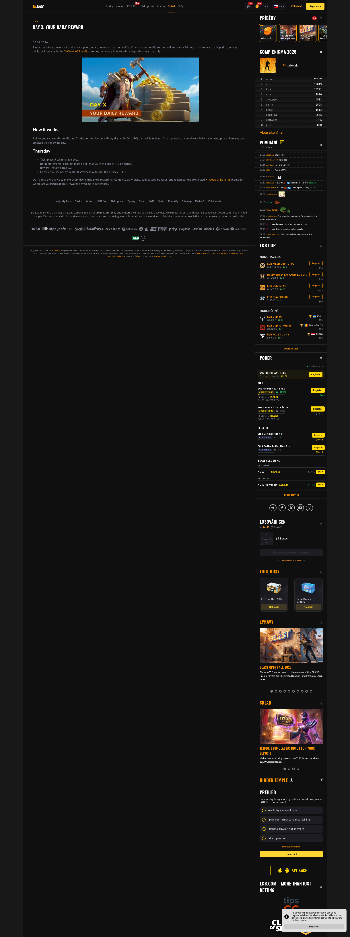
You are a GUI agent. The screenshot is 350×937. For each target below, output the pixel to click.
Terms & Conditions (206, 253)
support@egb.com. (162, 256)
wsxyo (269, 202)
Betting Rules (237, 253)
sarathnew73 (272, 160)
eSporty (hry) (63, 201)
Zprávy (161, 6)
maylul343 (270, 176)
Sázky (109, 6)
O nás (161, 201)
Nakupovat (147, 6)
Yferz (268, 224)
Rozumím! (314, 926)
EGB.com (56, 251)
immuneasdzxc (272, 234)
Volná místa (214, 201)
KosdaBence (271, 210)
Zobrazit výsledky (291, 843)
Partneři (199, 201)
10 (311, 688)
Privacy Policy (223, 253)
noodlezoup (271, 194)
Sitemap (187, 201)
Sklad (171, 6)
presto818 (270, 188)
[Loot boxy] (248, 6)
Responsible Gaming (115, 256)
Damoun (269, 165)
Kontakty (173, 201)
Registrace (315, 6)
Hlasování (291, 851)
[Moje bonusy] (257, 6)
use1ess (269, 155)
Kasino (120, 6)
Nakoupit (274, 604)
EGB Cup (132, 6)
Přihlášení (296, 6)
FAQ (180, 6)
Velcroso (270, 170)
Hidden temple (274, 777)
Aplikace (299, 867)
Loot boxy (269, 571)
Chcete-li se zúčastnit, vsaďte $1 (291, 552)
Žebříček (292, 65)
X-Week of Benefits (76, 51)
